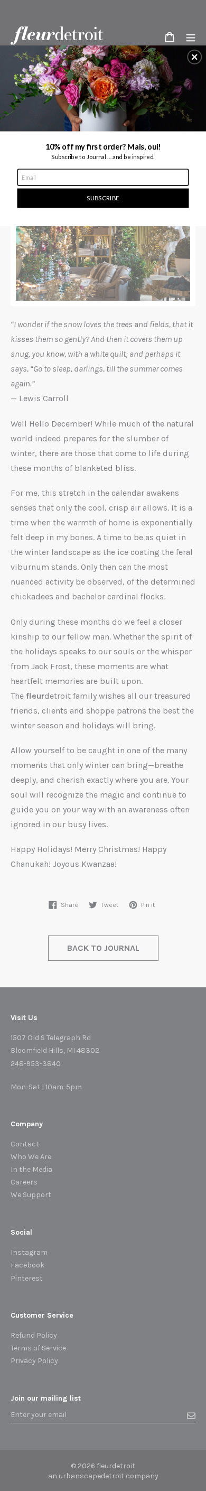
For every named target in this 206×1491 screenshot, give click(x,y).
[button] (194, 57)
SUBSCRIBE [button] (103, 197)
